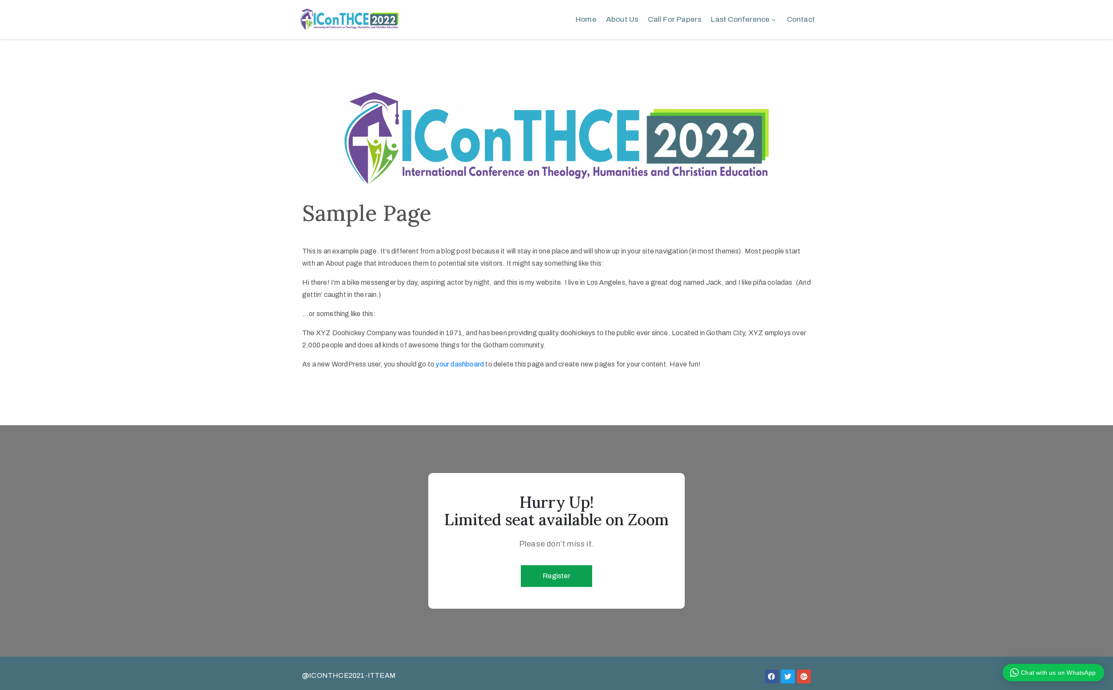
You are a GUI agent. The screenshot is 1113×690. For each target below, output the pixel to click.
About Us (622, 19)
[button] (556, 576)
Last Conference (740, 19)
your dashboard (460, 364)
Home (586, 19)
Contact (801, 19)
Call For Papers (674, 19)
